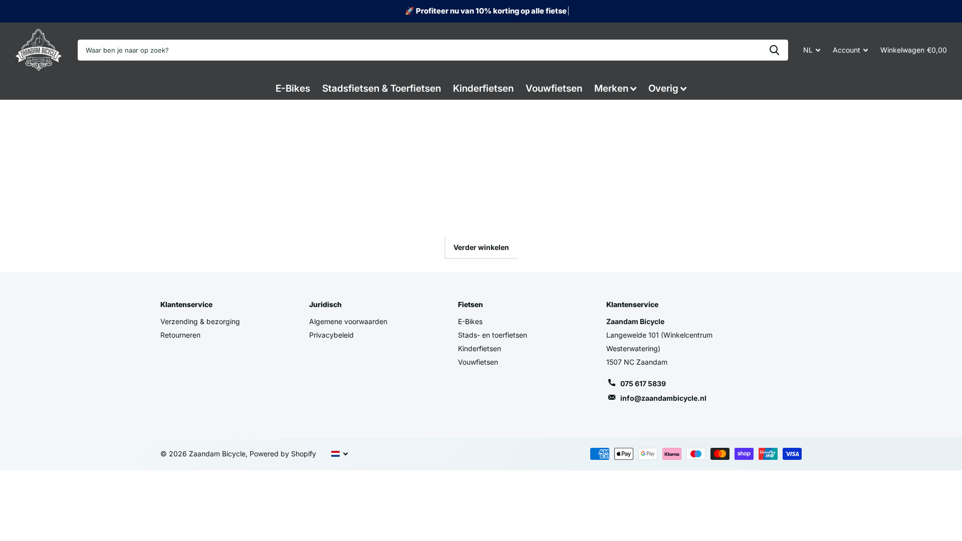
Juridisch (325, 304)
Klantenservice (186, 304)
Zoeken (774, 50)
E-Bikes (293, 88)
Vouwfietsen (554, 88)
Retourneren (180, 335)
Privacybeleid (331, 335)
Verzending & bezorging (200, 321)
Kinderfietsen (483, 88)
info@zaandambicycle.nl (663, 398)
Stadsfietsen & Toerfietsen (381, 88)
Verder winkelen (481, 247)
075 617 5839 (643, 383)
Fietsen (470, 304)
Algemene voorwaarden (348, 321)
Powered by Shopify (283, 453)
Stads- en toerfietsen (492, 335)
